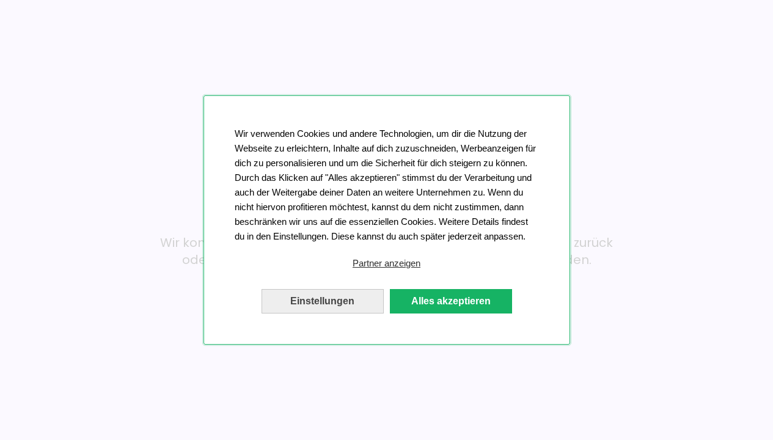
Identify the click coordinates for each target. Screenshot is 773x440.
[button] (387, 263)
